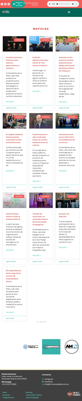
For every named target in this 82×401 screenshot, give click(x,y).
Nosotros (6, 395)
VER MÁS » (10, 101)
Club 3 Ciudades (32, 398)
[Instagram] (2, 4)
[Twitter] (8, 4)
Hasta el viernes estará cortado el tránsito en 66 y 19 (13, 216)
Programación (8, 398)
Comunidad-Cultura (34, 395)
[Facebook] (5, 4)
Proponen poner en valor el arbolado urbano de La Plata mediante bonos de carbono (40, 139)
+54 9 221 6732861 (9, 384)
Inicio (5, 392)
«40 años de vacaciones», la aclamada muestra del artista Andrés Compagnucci (40, 219)
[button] (69, 12)
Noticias (29, 392)
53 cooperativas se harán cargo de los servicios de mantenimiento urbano (13, 276)
